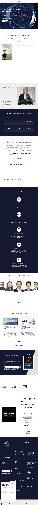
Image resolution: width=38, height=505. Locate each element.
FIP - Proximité (29, 470)
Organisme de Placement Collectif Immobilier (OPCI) (19, 475)
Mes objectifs (19, 182)
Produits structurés (18, 467)
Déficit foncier (29, 454)
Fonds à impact (17, 490)
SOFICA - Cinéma (29, 477)
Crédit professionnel (30, 486)
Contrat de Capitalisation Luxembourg (19, 453)
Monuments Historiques (30, 452)
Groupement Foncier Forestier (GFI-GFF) (20, 479)
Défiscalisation (30, 467)
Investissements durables (18, 484)
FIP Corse (28, 471)
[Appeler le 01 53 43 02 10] (1, 1)
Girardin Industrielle (30, 473)
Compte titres (17, 461)
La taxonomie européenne (19, 486)
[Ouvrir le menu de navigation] (36, 1)
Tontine (16, 457)
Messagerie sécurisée (6, 457)
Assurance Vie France (18, 447)
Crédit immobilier (29, 482)
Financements (30, 481)
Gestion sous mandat (18, 468)
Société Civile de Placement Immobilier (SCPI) (19, 473)
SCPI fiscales (29, 457)
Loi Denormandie (29, 447)
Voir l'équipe (19, 302)
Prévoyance (29, 489)
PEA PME (16, 464)
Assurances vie (18, 446)
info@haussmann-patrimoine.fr (6, 455)
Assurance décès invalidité (31, 490)
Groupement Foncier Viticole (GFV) (19, 481)
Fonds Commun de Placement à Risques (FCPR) (31, 462)
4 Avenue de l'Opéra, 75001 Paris (6, 452)
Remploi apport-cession (30, 478)
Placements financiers (19, 459)
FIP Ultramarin (29, 472)
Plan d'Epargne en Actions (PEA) (19, 463)
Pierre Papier (17, 471)
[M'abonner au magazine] (20, 367)
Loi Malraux (28, 451)
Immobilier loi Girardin (30, 453)
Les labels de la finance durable (20, 487)
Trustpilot (19, 41)
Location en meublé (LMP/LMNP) (30, 449)
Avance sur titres (29, 485)
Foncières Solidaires (30, 474)
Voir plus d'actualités (19, 345)
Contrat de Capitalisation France (20, 451)
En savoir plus (5, 21)
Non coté (29, 459)
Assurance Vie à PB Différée (19, 450)
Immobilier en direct (31, 446)
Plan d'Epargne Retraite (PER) (19, 454)
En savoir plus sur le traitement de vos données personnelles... (6, 479)
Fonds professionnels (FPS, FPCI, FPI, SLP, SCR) (31, 464)
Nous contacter (12, 21)
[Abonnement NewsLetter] (11, 471)
